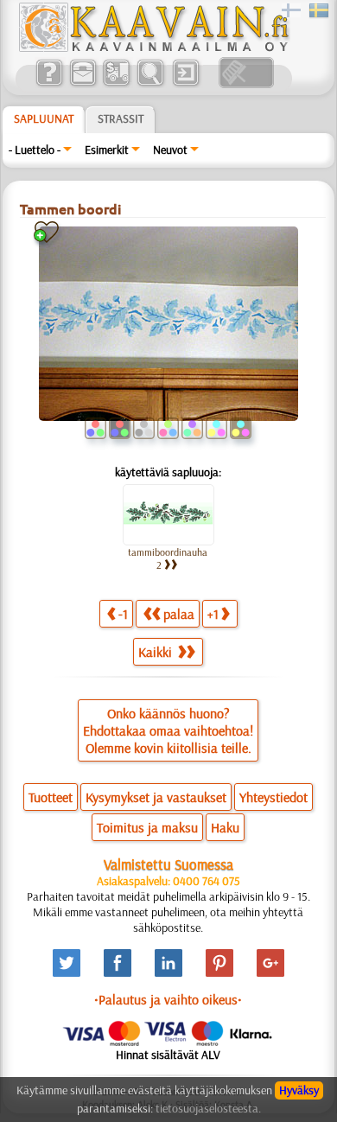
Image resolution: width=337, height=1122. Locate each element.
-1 (123, 613)
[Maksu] (116, 84)
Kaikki (156, 651)
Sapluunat (43, 118)
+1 (213, 613)
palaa (178, 613)
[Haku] (150, 84)
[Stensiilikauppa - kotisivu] (153, 47)
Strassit (120, 118)
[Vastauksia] (49, 84)
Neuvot (170, 149)
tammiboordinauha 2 (167, 558)
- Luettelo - (34, 149)
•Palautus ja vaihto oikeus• (168, 999)
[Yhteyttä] (82, 84)
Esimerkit (107, 149)
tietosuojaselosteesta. (208, 1108)
